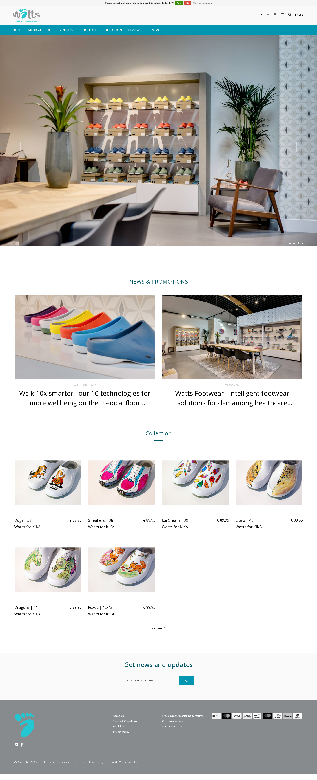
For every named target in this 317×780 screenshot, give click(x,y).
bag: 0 (299, 14)
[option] (158, 147)
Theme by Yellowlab (131, 762)
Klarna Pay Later (172, 726)
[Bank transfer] (247, 716)
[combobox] (261, 14)
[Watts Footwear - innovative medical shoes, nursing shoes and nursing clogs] (61, 16)
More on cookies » (202, 3)
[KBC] (277, 716)
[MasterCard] (226, 716)
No (187, 3)
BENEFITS (66, 30)
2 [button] (294, 243)
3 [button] (298, 243)
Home (17, 30)
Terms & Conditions (125, 721)
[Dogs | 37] (48, 482)
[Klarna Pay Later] (287, 716)
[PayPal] (297, 716)
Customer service (172, 721)
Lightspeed (110, 762)
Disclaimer (119, 726)
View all (157, 628)
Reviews (134, 30)
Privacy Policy (121, 731)
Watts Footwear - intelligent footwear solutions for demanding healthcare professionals (232, 398)
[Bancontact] (257, 716)
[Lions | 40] (269, 482)
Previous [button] (25, 147)
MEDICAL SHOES (40, 30)
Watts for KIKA (27, 526)
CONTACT (154, 30)
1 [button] (290, 243)
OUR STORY (88, 30)
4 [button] (302, 243)
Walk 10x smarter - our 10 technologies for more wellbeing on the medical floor (84, 398)
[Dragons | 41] (48, 569)
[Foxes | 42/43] (121, 569)
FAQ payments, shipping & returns (182, 716)
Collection (112, 30)
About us (118, 716)
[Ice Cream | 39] (195, 482)
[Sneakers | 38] (121, 482)
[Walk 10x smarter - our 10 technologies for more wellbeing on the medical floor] (85, 337)
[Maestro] (267, 716)
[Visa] (237, 716)
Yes (179, 3)
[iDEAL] (216, 716)
